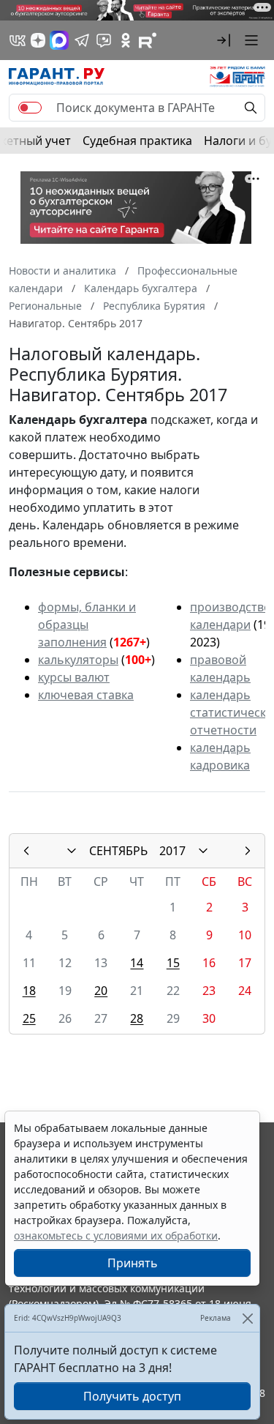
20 (100, 991)
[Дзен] (38, 40)
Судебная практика (137, 141)
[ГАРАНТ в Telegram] (82, 40)
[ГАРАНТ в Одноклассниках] (125, 40)
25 (29, 1018)
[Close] (247, 1318)
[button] (223, 40)
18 (29, 991)
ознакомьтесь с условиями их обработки (116, 1235)
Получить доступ (132, 1396)
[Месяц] (72, 851)
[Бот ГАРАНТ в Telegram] (104, 40)
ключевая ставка (86, 695)
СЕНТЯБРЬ (118, 851)
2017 (172, 851)
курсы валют (74, 677)
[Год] (203, 851)
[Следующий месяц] (248, 851)
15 (173, 963)
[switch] (30, 107)
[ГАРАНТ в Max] (59, 40)
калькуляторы (78, 660)
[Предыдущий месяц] (26, 851)
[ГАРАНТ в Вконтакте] (17, 40)
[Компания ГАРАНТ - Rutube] (147, 40)
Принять (132, 1263)
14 (136, 963)
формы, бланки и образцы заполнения (87, 624)
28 (136, 1018)
